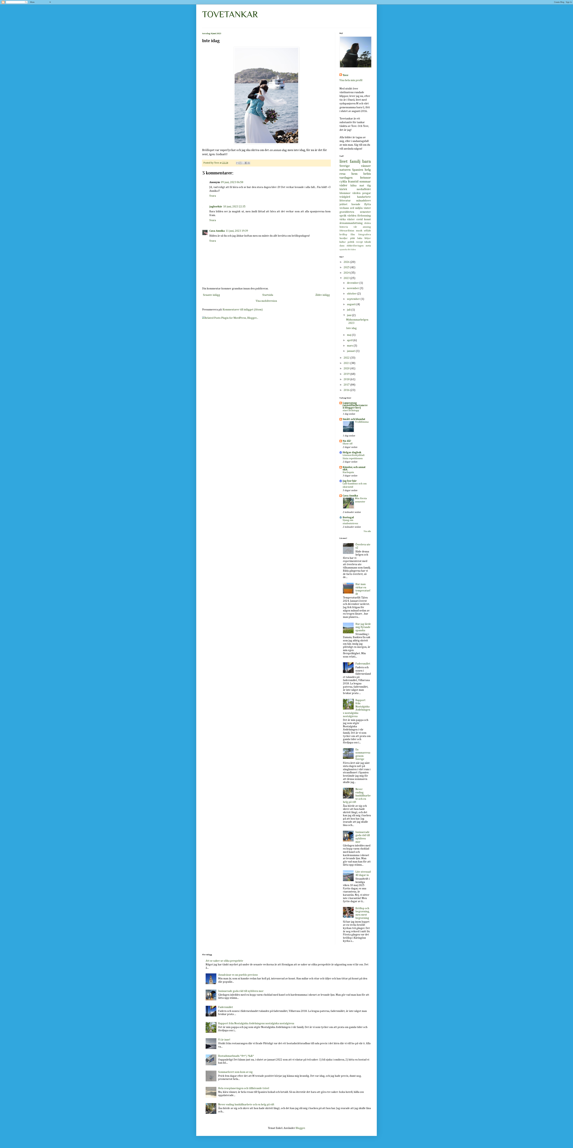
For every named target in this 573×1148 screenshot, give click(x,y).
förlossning (364, 215)
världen (351, 215)
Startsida (267, 295)
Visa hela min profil (350, 80)
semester (365, 212)
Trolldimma (362, 422)
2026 (347, 262)
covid (359, 219)
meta (368, 246)
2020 (347, 368)
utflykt (367, 230)
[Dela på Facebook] (245, 162)
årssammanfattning (351, 223)
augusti (351, 304)
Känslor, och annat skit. (354, 468)
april (350, 340)
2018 (347, 379)
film (353, 234)
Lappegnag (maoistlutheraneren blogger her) (355, 405)
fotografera (364, 234)
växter (351, 219)
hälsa (353, 185)
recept (359, 242)
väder (343, 185)
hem (354, 173)
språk (342, 215)
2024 (347, 272)
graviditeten (346, 212)
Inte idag (351, 328)
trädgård (344, 197)
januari (351, 351)
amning (367, 227)
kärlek (343, 189)
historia (343, 227)
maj (349, 335)
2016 (347, 390)
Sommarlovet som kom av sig (235, 1072)
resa (342, 173)
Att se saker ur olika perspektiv (224, 961)
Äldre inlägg (322, 295)
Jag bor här (350, 481)
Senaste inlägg (211, 295)
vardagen (346, 177)
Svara (212, 196)
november (353, 288)
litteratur (345, 200)
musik (359, 230)
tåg (369, 185)
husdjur (343, 238)
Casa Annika (217, 231)
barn (366, 162)
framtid (353, 181)
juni (349, 315)
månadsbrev (363, 200)
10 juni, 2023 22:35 (234, 206)
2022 (347, 357)
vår (355, 227)
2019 (347, 374)
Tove (345, 75)
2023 (347, 278)
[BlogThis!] (240, 162)
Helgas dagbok (352, 452)
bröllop (343, 234)
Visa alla (367, 531)
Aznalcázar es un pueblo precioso (238, 975)
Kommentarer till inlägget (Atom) (243, 309)
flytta (367, 204)
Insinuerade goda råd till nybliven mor (241, 991)
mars (350, 345)
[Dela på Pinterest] (248, 162)
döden (367, 223)
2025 (347, 267)
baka (359, 238)
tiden (353, 250)
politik (351, 242)
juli (349, 309)
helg (368, 169)
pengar (366, 193)
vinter (367, 208)
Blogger (300, 1128)
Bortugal (348, 517)
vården (356, 193)
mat (361, 185)
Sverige (344, 166)
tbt (349, 250)
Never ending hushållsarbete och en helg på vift (357, 795)
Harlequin (348, 472)
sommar (365, 181)
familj (355, 162)
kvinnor (365, 177)
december (353, 283)
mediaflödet (364, 189)
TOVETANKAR (230, 14)
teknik (367, 242)
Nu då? (347, 441)
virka (342, 219)
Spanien (357, 169)
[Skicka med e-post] (237, 162)
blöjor (368, 238)
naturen (345, 169)
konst (367, 219)
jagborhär (215, 206)
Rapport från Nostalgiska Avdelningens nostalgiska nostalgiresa (256, 1023)
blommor (345, 193)
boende (355, 204)
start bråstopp (351, 410)
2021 (347, 363)
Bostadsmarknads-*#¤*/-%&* (236, 1056)
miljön (359, 208)
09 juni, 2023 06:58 (232, 182)
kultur (342, 242)
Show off (347, 444)
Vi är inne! (224, 1039)
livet (343, 162)
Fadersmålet (362, 663)
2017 (347, 384)
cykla (343, 181)
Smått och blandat (354, 419)
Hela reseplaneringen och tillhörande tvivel (243, 1088)
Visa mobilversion (266, 301)
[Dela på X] (243, 162)
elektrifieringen (355, 246)
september (354, 299)
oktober (352, 293)
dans (341, 246)
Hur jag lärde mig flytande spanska (363, 627)
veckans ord (346, 208)
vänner (366, 166)
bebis (367, 173)
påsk (352, 238)
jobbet (343, 204)
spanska (343, 250)
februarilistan (346, 230)
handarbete (364, 197)
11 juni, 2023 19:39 (237, 231)
